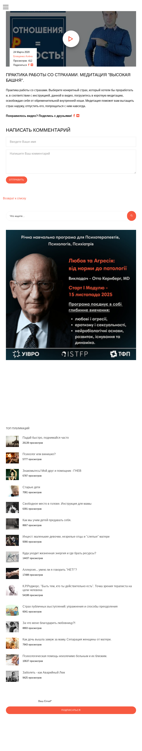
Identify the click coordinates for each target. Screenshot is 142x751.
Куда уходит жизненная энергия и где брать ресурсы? (59, 553)
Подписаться (71, 710)
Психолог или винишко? (39, 454)
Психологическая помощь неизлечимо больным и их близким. (65, 656)
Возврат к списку (14, 198)
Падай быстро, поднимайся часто (46, 437)
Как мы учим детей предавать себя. (47, 520)
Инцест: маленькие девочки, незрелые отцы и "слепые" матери (66, 536)
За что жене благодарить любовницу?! (49, 623)
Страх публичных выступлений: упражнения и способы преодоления (70, 606)
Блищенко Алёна (23, 56)
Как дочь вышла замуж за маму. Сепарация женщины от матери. (67, 639)
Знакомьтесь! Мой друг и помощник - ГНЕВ (52, 470)
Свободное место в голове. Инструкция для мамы (57, 503)
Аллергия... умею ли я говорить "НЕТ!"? (50, 569)
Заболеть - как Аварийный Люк (44, 672)
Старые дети (31, 487)
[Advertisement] (38, 391)
